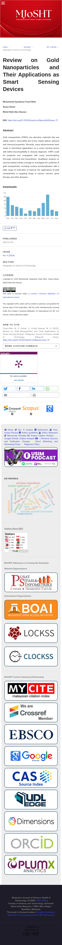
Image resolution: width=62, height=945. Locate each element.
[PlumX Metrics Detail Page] (18, 364)
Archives (27, 47)
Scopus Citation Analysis (42, 435)
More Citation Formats (21, 346)
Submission (42, 430)
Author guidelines (30, 432)
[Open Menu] (3, 3)
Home (5, 47)
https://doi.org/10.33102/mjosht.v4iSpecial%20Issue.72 (33, 120)
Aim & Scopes (25, 430)
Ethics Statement (50, 432)
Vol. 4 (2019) (52, 47)
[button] (9, 388)
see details (19, 380)
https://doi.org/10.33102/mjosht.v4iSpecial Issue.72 (26, 340)
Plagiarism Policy (32, 444)
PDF (11, 228)
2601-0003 (41, 900)
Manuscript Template (17, 435)
